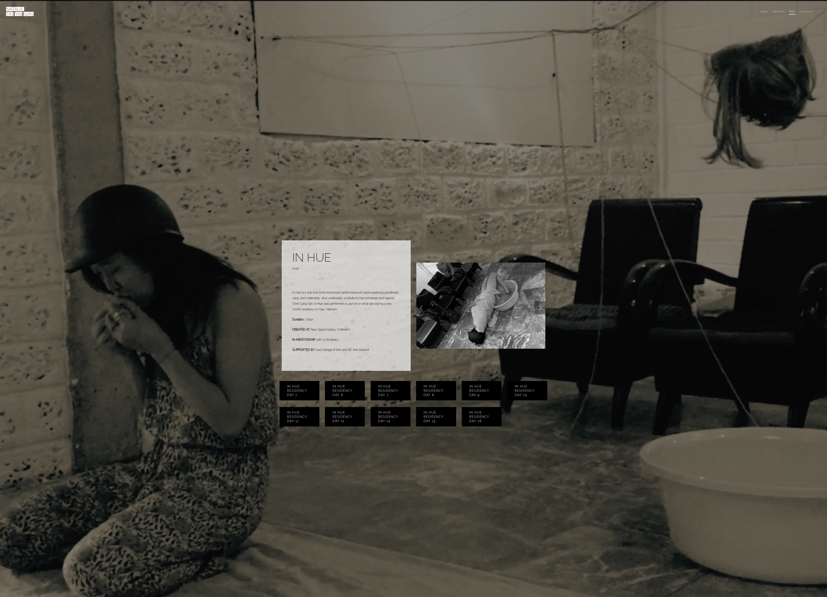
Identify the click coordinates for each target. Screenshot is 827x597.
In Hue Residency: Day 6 (343, 391)
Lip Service (805, 11)
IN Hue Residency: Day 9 (479, 391)
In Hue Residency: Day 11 (297, 417)
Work (792, 11)
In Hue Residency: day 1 (297, 391)
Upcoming (778, 11)
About (764, 11)
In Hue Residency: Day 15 (434, 417)
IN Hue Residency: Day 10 (525, 391)
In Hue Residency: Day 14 (388, 417)
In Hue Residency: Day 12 (343, 417)
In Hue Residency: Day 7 (388, 391)
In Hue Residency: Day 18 (479, 417)
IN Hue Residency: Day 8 (434, 391)
